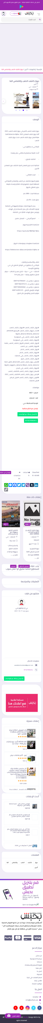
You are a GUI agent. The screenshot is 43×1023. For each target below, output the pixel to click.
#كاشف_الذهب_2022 (12, 374)
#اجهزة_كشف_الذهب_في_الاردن (27, 368)
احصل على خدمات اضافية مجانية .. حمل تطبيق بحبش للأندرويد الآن (21, 2)
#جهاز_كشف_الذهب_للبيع (30, 358)
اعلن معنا (39, 968)
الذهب (22, 862)
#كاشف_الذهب (13, 371)
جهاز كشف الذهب (14, 131)
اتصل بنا (39, 971)
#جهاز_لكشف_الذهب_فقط (14, 343)
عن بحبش (39, 955)
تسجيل (13, 566)
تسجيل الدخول (24, 566)
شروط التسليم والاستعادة (33, 965)
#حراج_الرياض (14, 377)
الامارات (15, 13)
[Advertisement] (21, 43)
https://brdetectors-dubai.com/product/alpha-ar (22, 249)
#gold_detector (21, 333)
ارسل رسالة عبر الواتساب (27, 414)
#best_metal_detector (31, 365)
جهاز (36, 862)
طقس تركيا (38, 980)
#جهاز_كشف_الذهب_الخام (30, 349)
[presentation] (40, 101)
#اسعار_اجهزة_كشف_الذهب (29, 371)
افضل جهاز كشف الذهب (28, 137)
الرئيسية (39, 69)
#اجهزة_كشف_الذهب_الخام (29, 352)
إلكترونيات (32, 69)
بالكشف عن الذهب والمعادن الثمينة (19, 181)
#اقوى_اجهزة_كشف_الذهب (29, 377)
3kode (25, 1017)
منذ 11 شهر (33, 543)
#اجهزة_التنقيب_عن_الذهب (29, 346)
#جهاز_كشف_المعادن (31, 343)
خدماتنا (39, 961)
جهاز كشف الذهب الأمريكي (29, 131)
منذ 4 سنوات (32, 89)
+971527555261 (31, 420)
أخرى (26, 69)
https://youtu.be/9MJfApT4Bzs (28, 230)
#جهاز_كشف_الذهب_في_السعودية (26, 336)
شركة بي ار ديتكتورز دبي (31, 146)
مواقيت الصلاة (37, 983)
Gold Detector (10, 134)
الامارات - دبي (32, 87)
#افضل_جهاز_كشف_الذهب (29, 361)
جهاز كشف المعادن (29, 134)
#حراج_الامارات (34, 380)
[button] (26, 110)
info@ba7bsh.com (32, 1000)
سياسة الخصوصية (36, 958)
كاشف (30, 862)
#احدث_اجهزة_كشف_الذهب (29, 330)
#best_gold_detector (12, 361)
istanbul (35, 996)
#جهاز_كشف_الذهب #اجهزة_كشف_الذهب (24, 327)
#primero (10, 330)
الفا (8, 862)
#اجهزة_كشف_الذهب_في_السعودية (26, 340)
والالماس (14, 862)
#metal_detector (33, 333)
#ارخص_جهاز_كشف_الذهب (29, 374)
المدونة (39, 974)
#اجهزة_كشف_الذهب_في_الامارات (27, 355)
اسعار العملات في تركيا (34, 977)
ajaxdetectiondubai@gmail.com (23, 665)
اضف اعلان (15, 1016)
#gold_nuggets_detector (13, 365)
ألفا (38, 134)
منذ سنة (13, 540)
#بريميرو (16, 330)
